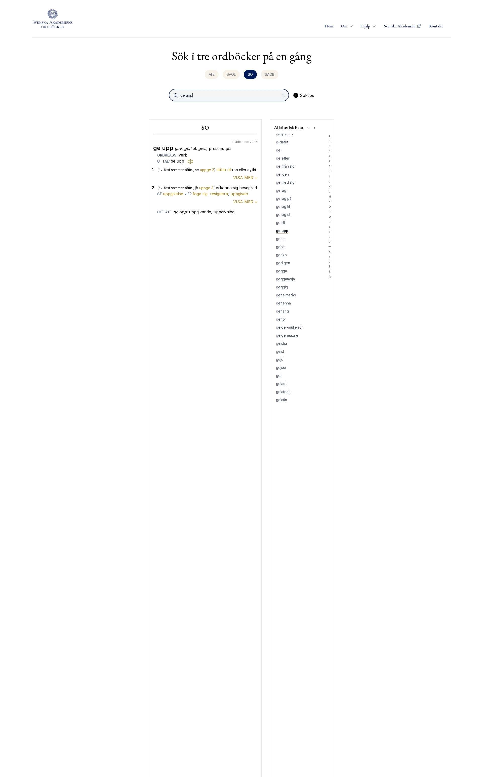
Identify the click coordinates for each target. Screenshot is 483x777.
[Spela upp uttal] (190, 161)
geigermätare (287, 335)
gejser (281, 367)
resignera (219, 193)
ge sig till (283, 206)
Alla (212, 74)
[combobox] (229, 95)
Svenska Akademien (400, 26)
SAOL (231, 74)
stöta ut (224, 169)
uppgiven (239, 193)
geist (280, 351)
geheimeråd (286, 295)
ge (278, 150)
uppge (207, 170)
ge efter (283, 158)
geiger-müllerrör (289, 327)
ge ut (280, 239)
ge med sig (285, 182)
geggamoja (285, 279)
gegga (281, 271)
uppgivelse (173, 193)
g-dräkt (282, 142)
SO (250, 74)
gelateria (283, 392)
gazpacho (284, 134)
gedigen (283, 263)
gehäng (282, 311)
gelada (282, 383)
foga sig (200, 193)
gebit (280, 247)
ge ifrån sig (285, 166)
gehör (281, 319)
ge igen (282, 174)
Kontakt (436, 26)
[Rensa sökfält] (283, 95)
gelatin (281, 400)
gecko (281, 255)
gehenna (283, 303)
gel (278, 375)
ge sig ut (283, 214)
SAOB (269, 74)
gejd (280, 359)
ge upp (282, 230)
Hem (329, 26)
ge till (280, 222)
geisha (281, 343)
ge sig (281, 190)
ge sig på (284, 198)
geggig (282, 287)
